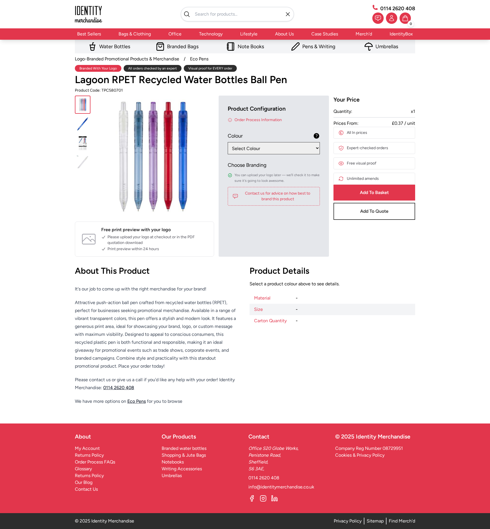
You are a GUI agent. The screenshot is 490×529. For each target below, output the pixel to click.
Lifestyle (248, 34)
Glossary (83, 468)
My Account (87, 448)
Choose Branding (247, 165)
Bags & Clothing (135, 34)
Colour (235, 136)
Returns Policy (89, 455)
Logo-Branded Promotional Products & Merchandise (127, 59)
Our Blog (83, 482)
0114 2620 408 (397, 8)
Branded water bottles (184, 448)
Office (174, 34)
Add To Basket (374, 192)
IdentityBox (401, 34)
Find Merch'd (402, 521)
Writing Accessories (182, 468)
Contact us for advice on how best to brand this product (277, 196)
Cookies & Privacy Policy (360, 455)
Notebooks (173, 462)
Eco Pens (199, 59)
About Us (284, 34)
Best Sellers (89, 34)
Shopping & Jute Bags (184, 455)
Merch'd (364, 34)
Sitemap (375, 521)
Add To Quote (374, 211)
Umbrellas (172, 475)
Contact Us (86, 489)
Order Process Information (258, 119)
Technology (211, 34)
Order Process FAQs (95, 462)
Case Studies (324, 34)
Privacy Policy (348, 521)
